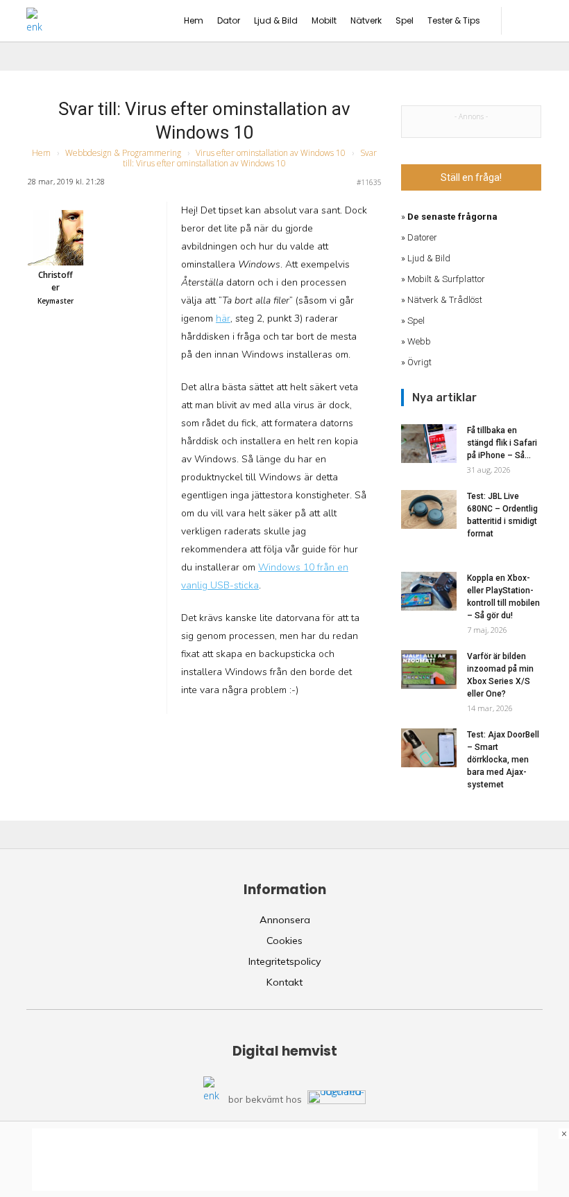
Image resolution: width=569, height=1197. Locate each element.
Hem (41, 153)
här (223, 318)
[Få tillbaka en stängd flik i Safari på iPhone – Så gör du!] (429, 443)
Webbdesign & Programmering (123, 153)
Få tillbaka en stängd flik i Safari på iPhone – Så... (502, 443)
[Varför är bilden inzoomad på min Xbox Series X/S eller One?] (429, 669)
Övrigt (419, 362)
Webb (419, 341)
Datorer (422, 237)
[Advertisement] (285, 1159)
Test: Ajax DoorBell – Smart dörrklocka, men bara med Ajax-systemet (503, 759)
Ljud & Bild (428, 258)
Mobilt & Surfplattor (446, 279)
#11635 (369, 182)
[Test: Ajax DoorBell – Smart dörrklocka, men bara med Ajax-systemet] (429, 747)
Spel (416, 320)
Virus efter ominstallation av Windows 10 (271, 153)
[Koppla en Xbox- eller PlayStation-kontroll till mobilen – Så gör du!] (429, 591)
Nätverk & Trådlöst (444, 300)
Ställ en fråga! (471, 177)
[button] (529, 21)
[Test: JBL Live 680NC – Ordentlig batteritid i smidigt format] (429, 509)
